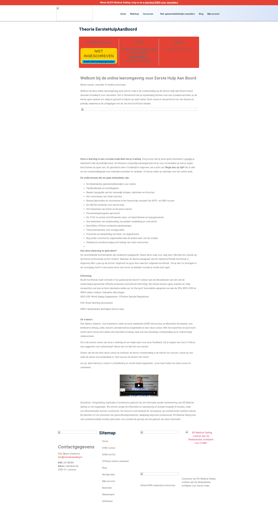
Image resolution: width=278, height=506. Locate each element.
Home (123, 14)
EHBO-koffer (108, 454)
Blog (201, 14)
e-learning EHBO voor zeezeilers (160, 2)
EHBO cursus (108, 448)
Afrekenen (107, 501)
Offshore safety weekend (115, 461)
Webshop (134, 14)
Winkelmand (108, 494)
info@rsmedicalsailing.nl (70, 457)
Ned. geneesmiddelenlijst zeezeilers (177, 14)
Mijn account (213, 14)
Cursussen (148, 14)
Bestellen (107, 487)
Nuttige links (108, 474)
